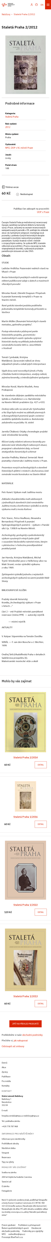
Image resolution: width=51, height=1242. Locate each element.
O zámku (5, 1186)
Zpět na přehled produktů (25, 1023)
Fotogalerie (7, 1190)
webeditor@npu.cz (16, 1234)
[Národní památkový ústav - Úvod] (8, 4)
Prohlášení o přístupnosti (29, 1225)
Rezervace (6, 1157)
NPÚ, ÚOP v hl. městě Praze (19, 147)
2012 (7, 126)
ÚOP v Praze (43, 211)
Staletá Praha (11, 116)
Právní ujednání (9, 1225)
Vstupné (5, 1152)
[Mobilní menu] (48, 4)
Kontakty (5, 1085)
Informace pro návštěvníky (13, 1138)
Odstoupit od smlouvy (13, 1046)
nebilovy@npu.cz (31, 1115)
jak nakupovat (21, 1040)
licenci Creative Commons (20, 1202)
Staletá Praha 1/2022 (25, 904)
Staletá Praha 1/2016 (25, 816)
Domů (4, 1062)
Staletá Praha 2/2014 (25, 757)
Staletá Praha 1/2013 (25, 996)
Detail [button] (41, 764)
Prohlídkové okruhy (10, 1143)
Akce (4, 1067)
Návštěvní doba (8, 1148)
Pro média (6, 1081)
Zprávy (5, 1071)
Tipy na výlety (8, 1161)
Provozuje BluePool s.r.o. (12, 1237)
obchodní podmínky (32, 1034)
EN (42, 4)
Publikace (6, 1076)
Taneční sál (6, 1181)
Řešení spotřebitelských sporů (15, 1228)
